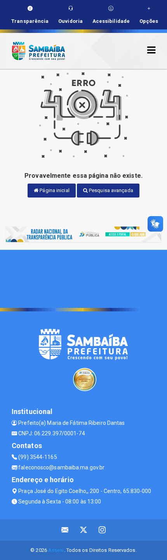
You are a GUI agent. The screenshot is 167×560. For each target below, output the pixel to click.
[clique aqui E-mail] (65, 530)
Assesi (56, 550)
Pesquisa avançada (110, 190)
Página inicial (54, 190)
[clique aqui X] (83, 530)
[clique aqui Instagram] (102, 530)
